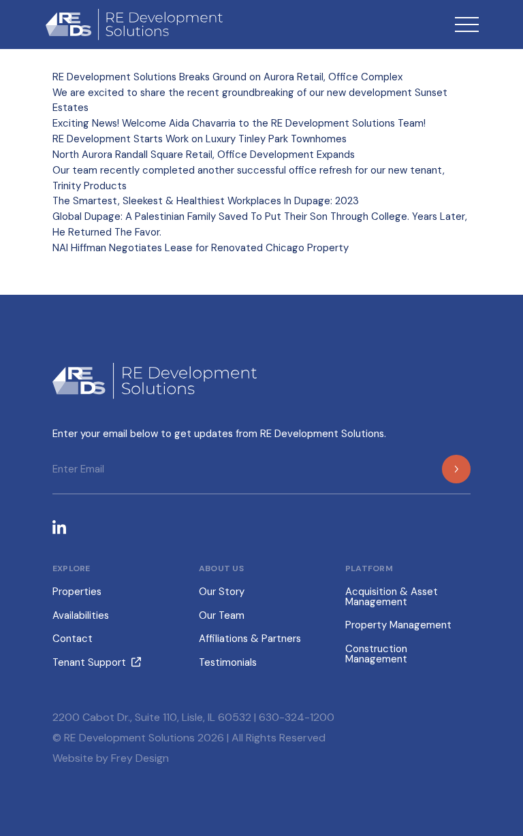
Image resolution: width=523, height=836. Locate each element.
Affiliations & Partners (250, 638)
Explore (71, 568)
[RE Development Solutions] (131, 24)
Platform (369, 568)
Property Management (398, 625)
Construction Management (376, 654)
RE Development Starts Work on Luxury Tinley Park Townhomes (199, 139)
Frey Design (140, 758)
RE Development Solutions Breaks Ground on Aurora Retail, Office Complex (227, 77)
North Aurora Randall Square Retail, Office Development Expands (203, 154)
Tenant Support (89, 662)
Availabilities (80, 615)
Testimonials (228, 662)
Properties (76, 591)
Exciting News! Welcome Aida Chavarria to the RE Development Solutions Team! (239, 123)
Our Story (221, 591)
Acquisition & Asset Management (391, 597)
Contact (72, 638)
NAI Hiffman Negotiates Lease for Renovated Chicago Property (200, 248)
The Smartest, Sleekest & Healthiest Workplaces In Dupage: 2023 (205, 201)
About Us (221, 568)
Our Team (221, 615)
